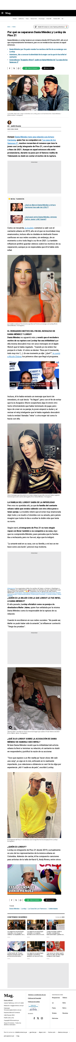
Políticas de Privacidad (34, 998)
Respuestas (56, 997)
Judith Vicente (16, 126)
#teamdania (18, 592)
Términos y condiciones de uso (37, 994)
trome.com (52, 1032)
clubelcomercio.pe (21, 1032)
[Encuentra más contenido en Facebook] (9, 68)
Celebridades (53, 909)
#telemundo (35, 594)
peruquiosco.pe (9, 1036)
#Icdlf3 (58, 592)
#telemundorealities (24, 594)
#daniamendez (12, 594)
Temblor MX (56, 18)
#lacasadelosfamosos (48, 592)
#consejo (42, 594)
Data (64, 1003)
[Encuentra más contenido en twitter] (14, 68)
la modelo (29, 228)
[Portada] (8, 999)
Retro (64, 1008)
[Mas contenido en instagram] (42, 1018)
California (21, 18)
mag (17, 1036)
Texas (27, 18)
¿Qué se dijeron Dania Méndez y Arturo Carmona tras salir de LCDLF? (40, 206)
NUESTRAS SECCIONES (57, 994)
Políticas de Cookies (34, 1001)
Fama (54, 1008)
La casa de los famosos (37, 909)
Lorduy (23, 909)
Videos (65, 997)
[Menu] (3, 13)
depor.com (42, 1032)
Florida (15, 18)
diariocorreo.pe (63, 1032)
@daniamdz (11, 588)
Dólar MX (48, 18)
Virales (54, 1013)
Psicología (41, 18)
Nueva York (34, 18)
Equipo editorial (8, 1000)
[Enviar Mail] (8, 126)
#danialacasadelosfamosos (32, 592)
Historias (55, 1018)
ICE (62, 18)
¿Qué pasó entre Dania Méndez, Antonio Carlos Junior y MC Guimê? (41, 218)
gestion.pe (33, 1032)
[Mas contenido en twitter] (38, 1018)
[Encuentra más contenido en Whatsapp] (18, 68)
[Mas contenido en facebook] (34, 1018)
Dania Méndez (14, 909)
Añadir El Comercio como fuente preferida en (51, 27)
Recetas (65, 1013)
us (53, 1003)
